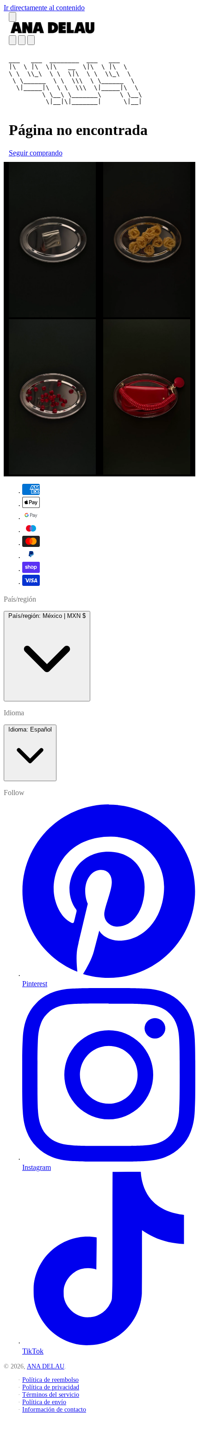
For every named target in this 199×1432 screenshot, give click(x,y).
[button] (12, 17)
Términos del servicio (50, 1394)
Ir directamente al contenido (44, 8)
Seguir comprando (35, 153)
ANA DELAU (45, 1366)
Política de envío (44, 1402)
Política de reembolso (50, 1379)
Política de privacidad (50, 1387)
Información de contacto (54, 1409)
